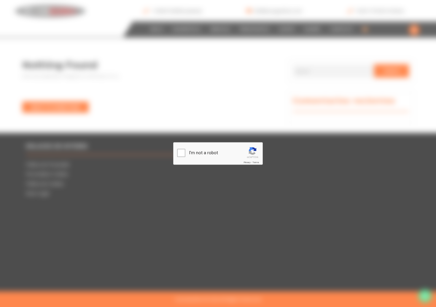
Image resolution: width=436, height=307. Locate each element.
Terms (255, 162)
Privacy (247, 162)
